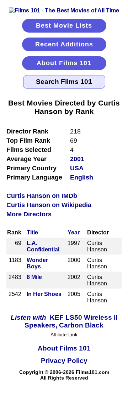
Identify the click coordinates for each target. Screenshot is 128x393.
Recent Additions (64, 44)
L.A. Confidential (43, 246)
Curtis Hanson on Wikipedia (48, 205)
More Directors (29, 214)
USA (77, 168)
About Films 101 (64, 63)
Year (74, 232)
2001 (77, 159)
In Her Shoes (44, 294)
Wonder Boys (37, 263)
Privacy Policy (64, 360)
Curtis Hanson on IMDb (41, 195)
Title (32, 232)
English (81, 177)
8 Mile (34, 277)
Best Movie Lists (64, 25)
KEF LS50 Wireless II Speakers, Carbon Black (64, 321)
